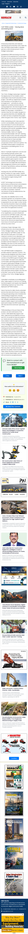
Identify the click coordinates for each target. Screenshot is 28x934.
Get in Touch (18, 368)
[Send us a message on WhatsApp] (21, 7)
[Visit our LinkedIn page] (7, 7)
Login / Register (6, 3)
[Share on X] (15, 402)
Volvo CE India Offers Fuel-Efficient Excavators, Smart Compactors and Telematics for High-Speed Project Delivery (13, 518)
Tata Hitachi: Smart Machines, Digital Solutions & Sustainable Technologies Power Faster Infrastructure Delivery (14, 606)
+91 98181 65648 (6, 909)
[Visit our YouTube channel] (14, 7)
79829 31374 (13, 909)
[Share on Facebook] (10, 402)
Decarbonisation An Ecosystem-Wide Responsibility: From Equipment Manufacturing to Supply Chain (13, 718)
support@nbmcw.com (8, 911)
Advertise (9, 1)
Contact (4, 1)
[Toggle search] (25, 17)
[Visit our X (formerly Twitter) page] (10, 7)
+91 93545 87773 (22, 909)
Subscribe (15, 1)
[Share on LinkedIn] (12, 402)
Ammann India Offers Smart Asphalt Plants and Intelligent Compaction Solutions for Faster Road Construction (13, 431)
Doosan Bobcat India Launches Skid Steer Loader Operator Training (13, 636)
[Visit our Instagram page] (17, 7)
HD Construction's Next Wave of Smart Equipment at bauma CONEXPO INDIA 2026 (12, 462)
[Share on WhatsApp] (17, 402)
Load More (14, 758)
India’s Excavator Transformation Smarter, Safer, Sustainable (12, 689)
